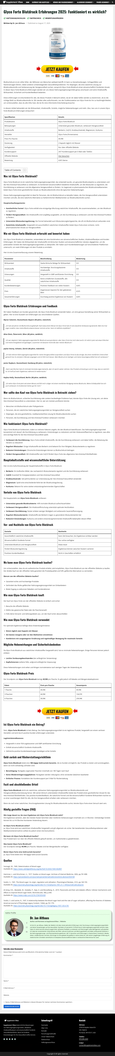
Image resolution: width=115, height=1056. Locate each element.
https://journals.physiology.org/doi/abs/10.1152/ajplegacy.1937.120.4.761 (41, 906)
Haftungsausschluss (15, 18)
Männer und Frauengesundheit (63, 2)
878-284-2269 (83, 1039)
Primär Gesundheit (102, 2)
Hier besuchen (63, 156)
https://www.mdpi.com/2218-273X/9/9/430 (29, 895)
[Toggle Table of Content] (24, 170)
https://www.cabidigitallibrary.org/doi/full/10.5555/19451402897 (37, 869)
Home (27, 2)
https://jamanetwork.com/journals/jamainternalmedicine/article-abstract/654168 (44, 877)
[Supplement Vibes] (12, 1021)
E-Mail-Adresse (9, 988)
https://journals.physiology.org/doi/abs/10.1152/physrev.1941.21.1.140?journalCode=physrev (48, 885)
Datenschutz (45, 1039)
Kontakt (44, 1031)
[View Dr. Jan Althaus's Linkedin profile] (26, 931)
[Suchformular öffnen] (112, 2)
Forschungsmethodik (48, 1034)
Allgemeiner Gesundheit (84, 2)
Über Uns (44, 1028)
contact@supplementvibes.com (89, 1045)
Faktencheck (35, 18)
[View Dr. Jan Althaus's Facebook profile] (26, 923)
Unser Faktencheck (47, 1037)
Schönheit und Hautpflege (40, 2)
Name (6, 981)
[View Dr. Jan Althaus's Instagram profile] (26, 927)
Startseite (44, 1025)
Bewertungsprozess (54, 18)
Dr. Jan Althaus (19, 23)
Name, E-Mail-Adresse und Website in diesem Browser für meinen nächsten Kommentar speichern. (39, 1002)
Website (6, 995)
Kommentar (8, 955)
